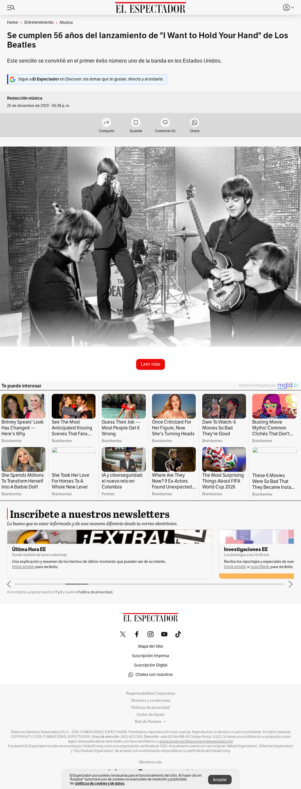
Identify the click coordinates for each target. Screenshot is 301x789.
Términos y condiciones (150, 701)
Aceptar (220, 779)
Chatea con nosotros (154, 674)
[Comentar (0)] (165, 123)
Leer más (150, 364)
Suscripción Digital (150, 665)
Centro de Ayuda (151, 715)
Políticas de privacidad (150, 708)
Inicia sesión (23, 566)
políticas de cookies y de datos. (100, 783)
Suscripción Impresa (150, 655)
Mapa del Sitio (150, 646)
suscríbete (260, 566)
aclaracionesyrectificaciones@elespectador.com (196, 741)
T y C (58, 592)
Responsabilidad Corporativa (150, 693)
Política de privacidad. (95, 592)
